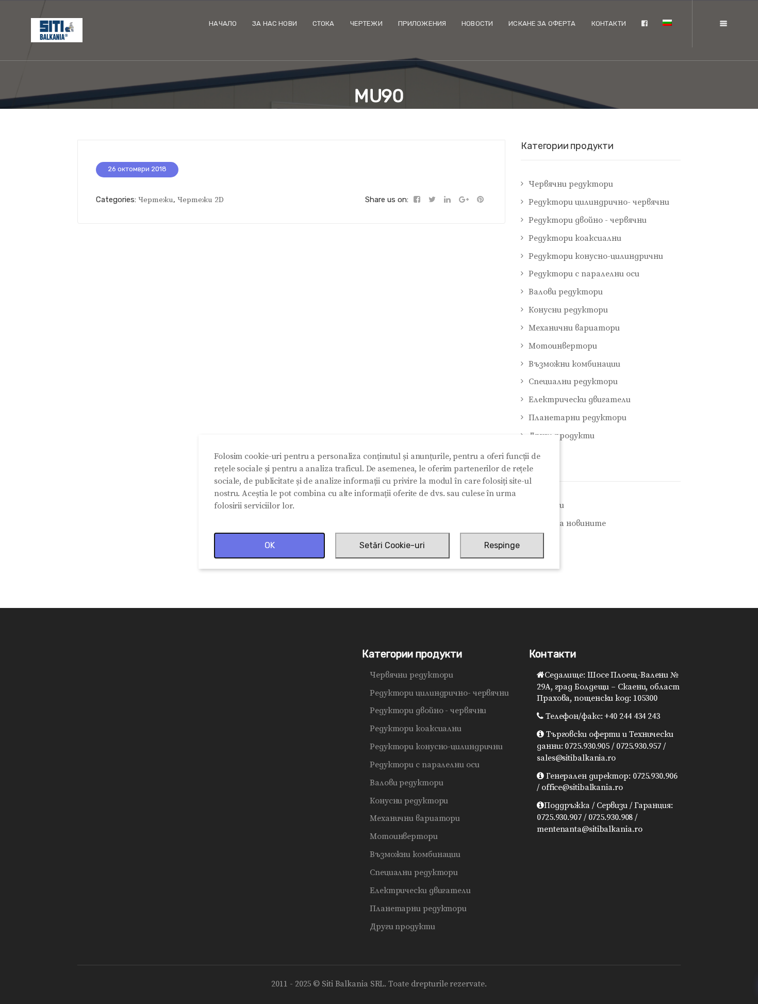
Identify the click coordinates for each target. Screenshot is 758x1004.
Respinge (502, 545)
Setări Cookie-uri (392, 545)
